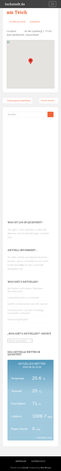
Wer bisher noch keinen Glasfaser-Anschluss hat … (25, 467)
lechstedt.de (15, 4)
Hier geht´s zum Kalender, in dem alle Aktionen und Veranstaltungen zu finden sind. (28, 410)
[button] (30, 61)
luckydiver (35, 21)
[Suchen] (50, 114)
